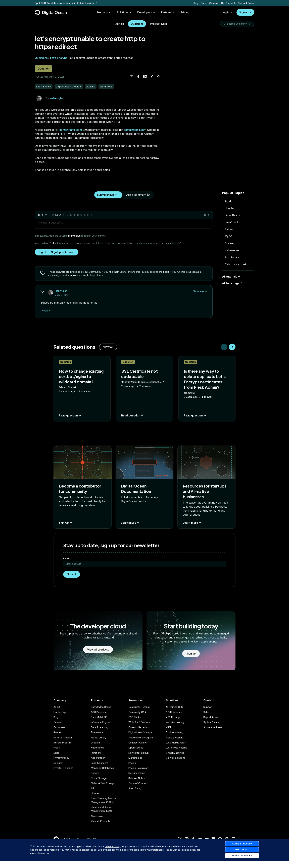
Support (207, 707)
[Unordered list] (74, 215)
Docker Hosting (174, 732)
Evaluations (97, 732)
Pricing (132, 763)
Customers (59, 727)
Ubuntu (229, 208)
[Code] (91, 215)
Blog (195, 3)
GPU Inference (174, 712)
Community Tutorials (139, 707)
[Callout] (84, 215)
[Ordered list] (77, 215)
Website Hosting (175, 722)
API (92, 788)
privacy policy (112, 846)
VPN (168, 727)
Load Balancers (99, 763)
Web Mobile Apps (176, 742)
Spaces (95, 773)
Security (58, 763)
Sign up (244, 12)
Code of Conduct (138, 783)
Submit (71, 574)
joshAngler (56, 98)
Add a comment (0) (138, 194)
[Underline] (46, 215)
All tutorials (232, 257)
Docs (204, 3)
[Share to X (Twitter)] (132, 77)
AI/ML (228, 201)
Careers (213, 3)
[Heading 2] (67, 215)
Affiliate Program (63, 742)
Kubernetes (232, 250)
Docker (229, 243)
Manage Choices (242, 855)
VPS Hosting (173, 717)
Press (57, 747)
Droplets (95, 742)
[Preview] (205, 215)
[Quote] (81, 215)
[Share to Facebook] (138, 77)
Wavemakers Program (140, 737)
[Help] (208, 215)
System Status (211, 722)
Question (43, 68)
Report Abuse (211, 717)
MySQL (229, 236)
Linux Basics (232, 215)
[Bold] (39, 215)
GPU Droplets (98, 712)
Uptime (95, 793)
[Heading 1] (63, 215)
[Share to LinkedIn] (145, 77)
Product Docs (159, 23)
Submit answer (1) (108, 194)
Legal (57, 752)
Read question (68, 415)
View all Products (100, 821)
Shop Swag (134, 788)
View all (108, 347)
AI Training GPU (174, 707)
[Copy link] (159, 77)
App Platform (98, 757)
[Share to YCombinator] (152, 77)
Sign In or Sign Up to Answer (56, 252)
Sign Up (64, 522)
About (57, 707)
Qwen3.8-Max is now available (53, 3)
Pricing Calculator (138, 768)
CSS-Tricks (134, 717)
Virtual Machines (175, 752)
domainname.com (70, 129)
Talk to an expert (235, 264)
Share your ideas (212, 727)
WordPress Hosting (176, 747)
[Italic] (42, 215)
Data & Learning (99, 727)
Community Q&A (137, 712)
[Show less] (206, 291)
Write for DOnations (139, 722)
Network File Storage (102, 783)
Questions (137, 23)
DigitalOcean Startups (140, 732)
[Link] (53, 215)
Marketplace (135, 757)
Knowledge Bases (101, 707)
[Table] (88, 215)
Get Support (228, 3)
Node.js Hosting (174, 737)
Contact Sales (246, 3)
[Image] (56, 215)
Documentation (136, 773)
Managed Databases (102, 768)
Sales (206, 712)
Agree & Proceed (242, 843)
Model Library (98, 737)
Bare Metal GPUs (100, 717)
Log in (225, 12)
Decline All (242, 849)
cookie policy (189, 849)
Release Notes (136, 778)
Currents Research (138, 727)
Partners (58, 732)
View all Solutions (175, 757)
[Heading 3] (70, 215)
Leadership (60, 712)
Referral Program (63, 737)
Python (229, 229)
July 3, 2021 (62, 294)
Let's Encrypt (58, 58)
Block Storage (99, 778)
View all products (98, 649)
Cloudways (97, 816)
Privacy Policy (61, 757)
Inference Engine (100, 722)
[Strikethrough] (49, 215)
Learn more (128, 522)
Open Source (135, 747)
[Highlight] (60, 215)
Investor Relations (63, 768)
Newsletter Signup (138, 752)
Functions (96, 752)
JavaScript (231, 222)
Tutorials (118, 23)
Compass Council (138, 742)
